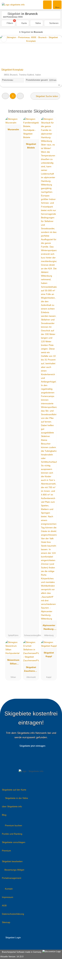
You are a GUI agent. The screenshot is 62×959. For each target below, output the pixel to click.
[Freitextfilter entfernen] (47, 4)
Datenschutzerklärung (13, 914)
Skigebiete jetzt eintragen (32, 745)
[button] (5, 96)
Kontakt (9, 888)
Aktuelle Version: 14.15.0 (11, 956)
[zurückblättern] (8, 51)
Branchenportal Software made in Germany (21, 952)
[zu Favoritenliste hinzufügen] (4, 39)
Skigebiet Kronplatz (12, 69)
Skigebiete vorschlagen (13, 842)
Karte (24, 23)
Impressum (7, 897)
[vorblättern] (54, 51)
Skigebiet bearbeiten (12, 861)
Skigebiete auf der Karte (14, 789)
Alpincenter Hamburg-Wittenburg (49, 628)
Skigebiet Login (13, 937)
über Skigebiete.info (12, 806)
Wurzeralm (13, 129)
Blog (4, 815)
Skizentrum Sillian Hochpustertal (13, 662)
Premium (6, 850)
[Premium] (55, 114)
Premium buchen (13, 825)
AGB (4, 905)
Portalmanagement (11, 878)
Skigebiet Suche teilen (46, 96)
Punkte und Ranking (12, 834)
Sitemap (6, 922)
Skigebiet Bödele (31, 146)
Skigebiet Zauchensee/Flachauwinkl (31, 670)
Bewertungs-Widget (14, 869)
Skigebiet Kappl (49, 654)
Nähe (38, 23)
